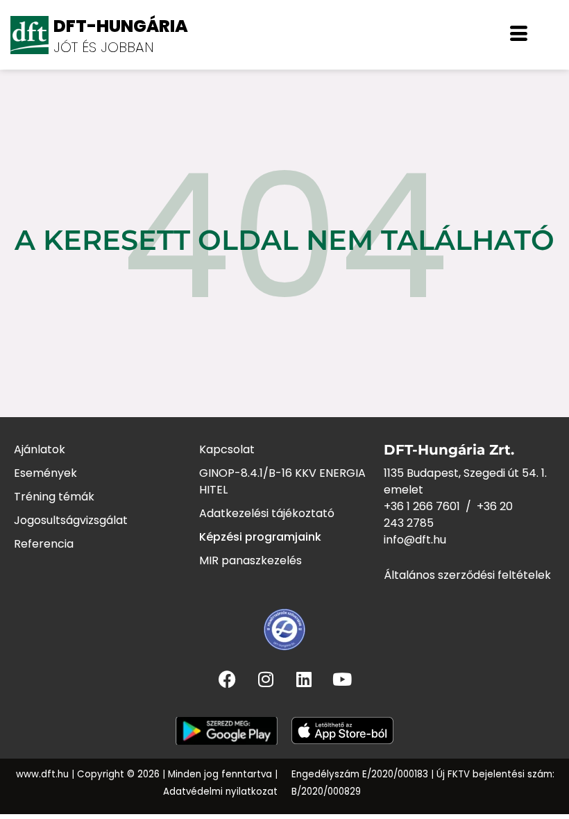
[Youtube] (342, 678)
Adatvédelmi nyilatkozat (220, 791)
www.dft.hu (42, 774)
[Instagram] (265, 678)
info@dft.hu (415, 540)
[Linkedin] (304, 678)
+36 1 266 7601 (422, 506)
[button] (518, 34)
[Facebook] (227, 678)
